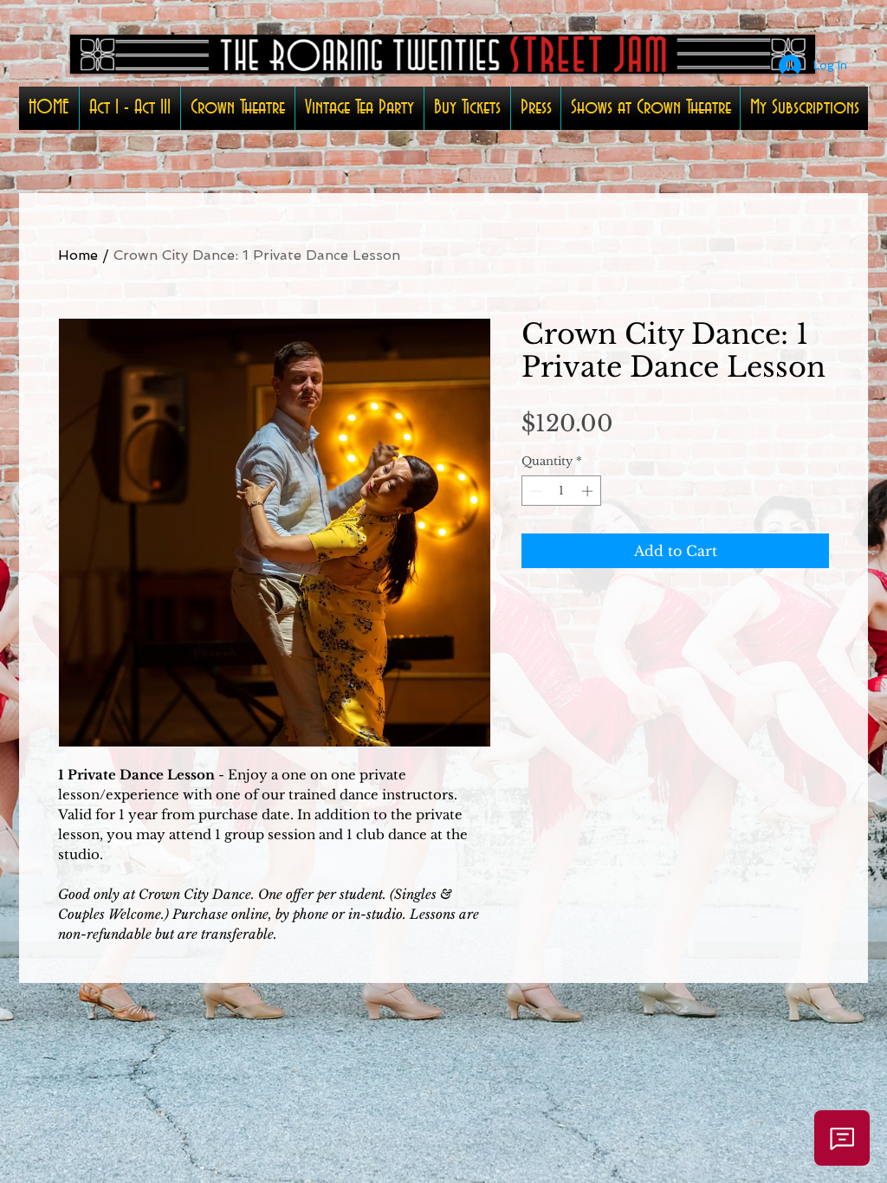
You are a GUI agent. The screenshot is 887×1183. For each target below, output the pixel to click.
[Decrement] (534, 491)
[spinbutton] (562, 491)
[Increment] (589, 491)
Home (78, 255)
